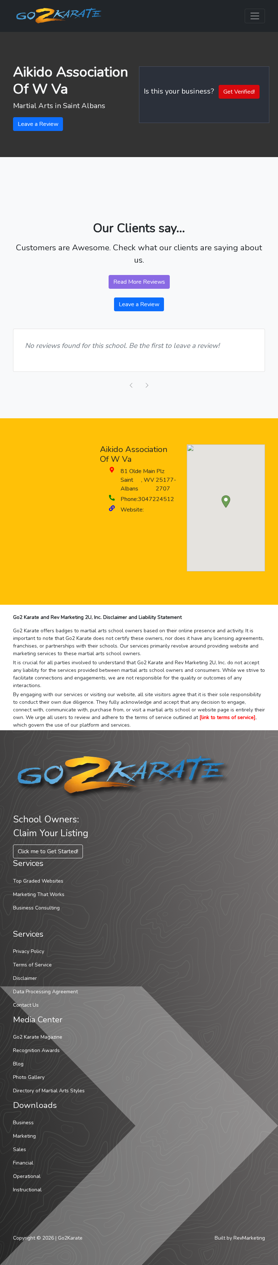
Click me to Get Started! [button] (48, 851)
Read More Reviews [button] (139, 282)
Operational (27, 1176)
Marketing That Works (38, 894)
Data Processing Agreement (45, 991)
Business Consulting (36, 907)
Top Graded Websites (38, 881)
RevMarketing (249, 1238)
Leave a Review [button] (38, 124)
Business (23, 1122)
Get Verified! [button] (239, 92)
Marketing (24, 1136)
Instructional (27, 1189)
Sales (19, 1149)
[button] (226, 501)
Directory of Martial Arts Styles (49, 1090)
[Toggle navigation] (255, 16)
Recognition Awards (36, 1050)
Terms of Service (32, 964)
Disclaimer (25, 978)
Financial (23, 1162)
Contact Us (26, 1005)
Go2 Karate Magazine (37, 1037)
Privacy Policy (28, 951)
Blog (18, 1063)
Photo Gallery (29, 1077)
